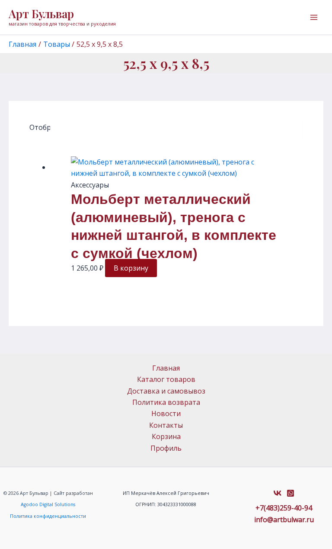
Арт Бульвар (41, 13)
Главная (166, 368)
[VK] (277, 493)
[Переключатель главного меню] (313, 17)
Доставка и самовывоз (166, 391)
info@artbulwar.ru (284, 519)
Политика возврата (166, 402)
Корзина (166, 436)
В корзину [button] (131, 268)
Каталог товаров (166, 379)
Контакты (166, 425)
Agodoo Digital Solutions (48, 504)
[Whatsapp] (290, 493)
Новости (166, 413)
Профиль (166, 448)
